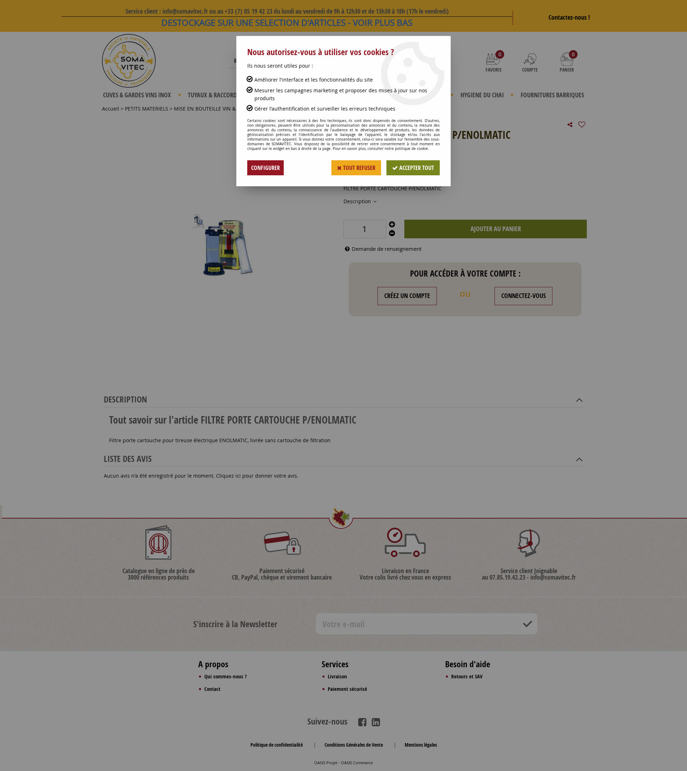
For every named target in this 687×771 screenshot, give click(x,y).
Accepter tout (416, 168)
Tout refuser (358, 168)
